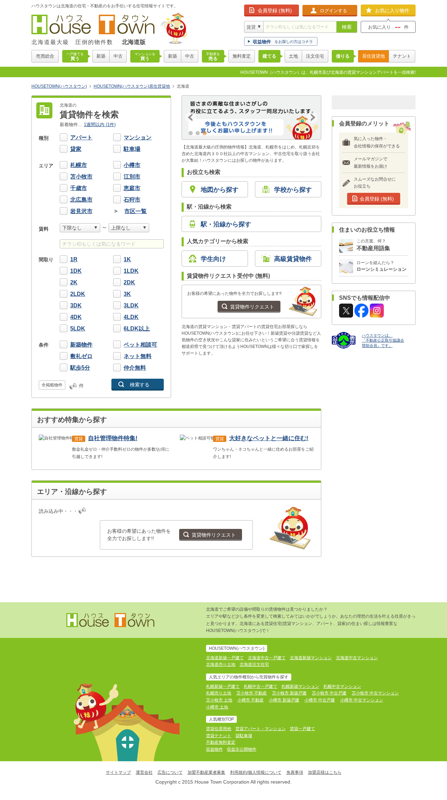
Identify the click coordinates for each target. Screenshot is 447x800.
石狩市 (132, 200)
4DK (76, 317)
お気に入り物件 (392, 10)
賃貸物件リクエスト (252, 307)
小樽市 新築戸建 (284, 700)
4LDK (131, 317)
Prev (190, 117)
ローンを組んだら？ (381, 266)
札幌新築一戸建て (223, 686)
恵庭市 (132, 188)
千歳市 (78, 188)
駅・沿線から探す (226, 224)
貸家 (75, 149)
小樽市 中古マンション (361, 700)
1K (127, 259)
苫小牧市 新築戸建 (289, 693)
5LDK (77, 329)
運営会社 (144, 772)
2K (74, 282)
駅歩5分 (80, 368)
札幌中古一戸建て (260, 686)
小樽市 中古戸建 (320, 700)
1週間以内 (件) (100, 124)
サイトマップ (118, 772)
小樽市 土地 (217, 707)
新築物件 (81, 345)
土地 (293, 56)
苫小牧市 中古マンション (375, 693)
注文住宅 (315, 56)
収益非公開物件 (241, 749)
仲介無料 (135, 368)
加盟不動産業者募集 (206, 772)
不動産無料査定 (220, 742)
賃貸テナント (218, 735)
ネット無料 (138, 356)
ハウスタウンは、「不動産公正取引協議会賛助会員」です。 (383, 340)
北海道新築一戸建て (225, 657)
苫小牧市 (81, 177)
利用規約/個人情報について (255, 772)
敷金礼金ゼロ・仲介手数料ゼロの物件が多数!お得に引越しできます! (120, 447)
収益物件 (214, 749)
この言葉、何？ (373, 245)
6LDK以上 (137, 329)
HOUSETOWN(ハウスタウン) (59, 86)
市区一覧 (135, 211)
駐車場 (132, 149)
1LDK (131, 271)
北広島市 (81, 200)
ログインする (333, 10)
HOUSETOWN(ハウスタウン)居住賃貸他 (132, 86)
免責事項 (294, 772)
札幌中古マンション (342, 686)
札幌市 (78, 165)
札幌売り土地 (218, 693)
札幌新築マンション (300, 686)
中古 (118, 56)
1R (74, 259)
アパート (81, 137)
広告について (170, 772)
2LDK (77, 294)
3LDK (131, 305)
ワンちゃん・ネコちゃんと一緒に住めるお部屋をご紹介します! (263, 447)
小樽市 (132, 165)
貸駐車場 (243, 735)
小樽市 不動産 (250, 700)
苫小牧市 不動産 (251, 693)
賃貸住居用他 (218, 728)
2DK (129, 282)
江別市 (132, 177)
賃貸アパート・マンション (260, 728)
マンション (138, 137)
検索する (139, 384)
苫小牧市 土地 (219, 700)
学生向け (213, 258)
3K (127, 294)
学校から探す (293, 189)
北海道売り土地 (220, 664)
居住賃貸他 (373, 56)
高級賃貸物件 (293, 258)
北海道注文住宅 (254, 664)
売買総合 (45, 56)
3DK (76, 305)
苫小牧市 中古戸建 (329, 693)
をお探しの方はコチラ (283, 41)
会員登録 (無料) (275, 10)
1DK (76, 271)
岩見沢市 (81, 211)
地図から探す (220, 189)
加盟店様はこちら (325, 772)
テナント (402, 56)
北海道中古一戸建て (267, 657)
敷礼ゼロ (81, 356)
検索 (347, 27)
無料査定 (242, 56)
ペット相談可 (140, 345)
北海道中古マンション (357, 657)
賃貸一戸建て (302, 728)
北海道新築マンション (311, 657)
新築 (100, 56)
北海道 (183, 86)
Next (312, 117)
